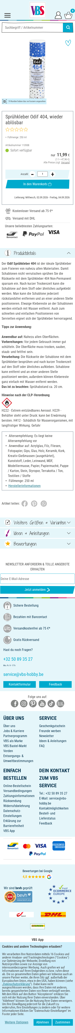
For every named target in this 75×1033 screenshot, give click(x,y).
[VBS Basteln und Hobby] (37, 10)
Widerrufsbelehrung (16, 806)
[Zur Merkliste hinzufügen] (68, 43)
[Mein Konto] (58, 15)
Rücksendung (12, 801)
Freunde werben (50, 731)
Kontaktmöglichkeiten (54, 808)
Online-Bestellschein (17, 786)
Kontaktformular (20, 684)
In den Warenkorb (35, 184)
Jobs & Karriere (13, 731)
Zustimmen (62, 1022)
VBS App (9, 831)
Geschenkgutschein (52, 726)
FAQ (42, 746)
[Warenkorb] (68, 15)
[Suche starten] (68, 27)
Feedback (55, 684)
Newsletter (46, 736)
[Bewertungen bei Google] (37, 874)
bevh (18, 888)
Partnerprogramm (15, 736)
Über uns (9, 726)
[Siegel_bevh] (18, 897)
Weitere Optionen (16, 1022)
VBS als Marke (13, 741)
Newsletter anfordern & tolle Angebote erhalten (38, 566)
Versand (65, 162)
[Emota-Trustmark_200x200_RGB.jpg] (59, 894)
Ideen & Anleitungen (52, 741)
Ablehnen (42, 1022)
